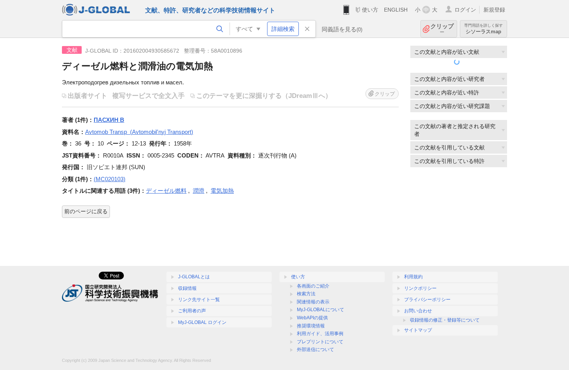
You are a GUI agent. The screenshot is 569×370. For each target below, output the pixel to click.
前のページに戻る (86, 211)
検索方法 (306, 293)
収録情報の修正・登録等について (445, 320)
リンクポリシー (420, 288)
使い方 (370, 10)
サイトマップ (418, 330)
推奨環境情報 (311, 326)
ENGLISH (396, 10)
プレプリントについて (320, 341)
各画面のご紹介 (313, 286)
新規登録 (494, 10)
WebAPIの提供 (312, 317)
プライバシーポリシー (427, 299)
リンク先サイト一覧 (199, 299)
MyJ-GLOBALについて (320, 309)
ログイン (465, 10)
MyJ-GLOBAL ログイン (202, 322)
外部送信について (315, 349)
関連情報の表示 (313, 302)
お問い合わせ (418, 310)
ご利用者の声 (192, 310)
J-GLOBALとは (194, 276)
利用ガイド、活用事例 (320, 333)
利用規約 (413, 276)
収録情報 (187, 288)
